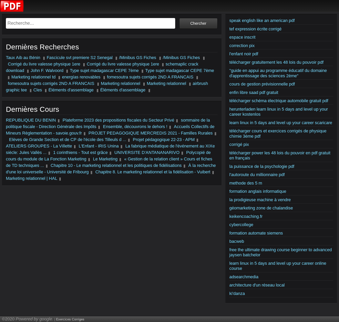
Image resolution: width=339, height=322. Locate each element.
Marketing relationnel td (33, 77)
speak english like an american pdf (262, 20)
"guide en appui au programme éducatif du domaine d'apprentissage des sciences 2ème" (278, 73)
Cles (37, 89)
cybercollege (241, 224)
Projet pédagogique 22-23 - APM (163, 139)
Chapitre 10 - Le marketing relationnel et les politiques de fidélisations (115, 165)
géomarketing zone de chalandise (261, 208)
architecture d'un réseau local (257, 285)
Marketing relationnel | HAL (31, 178)
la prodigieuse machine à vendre (260, 199)
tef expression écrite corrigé (255, 28)
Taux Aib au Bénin (23, 57)
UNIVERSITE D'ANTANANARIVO (146, 152)
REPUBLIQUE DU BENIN (31, 120)
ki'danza (237, 293)
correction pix (242, 45)
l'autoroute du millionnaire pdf (257, 174)
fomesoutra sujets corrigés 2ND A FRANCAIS (150, 77)
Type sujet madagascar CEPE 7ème (104, 70)
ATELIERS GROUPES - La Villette (39, 146)
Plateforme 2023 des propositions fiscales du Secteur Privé (117, 120)
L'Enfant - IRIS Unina (98, 146)
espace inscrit (242, 37)
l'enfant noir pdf (243, 53)
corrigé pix (239, 144)
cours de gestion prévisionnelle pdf (262, 84)
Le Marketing (105, 158)
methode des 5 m (245, 183)
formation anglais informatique (257, 191)
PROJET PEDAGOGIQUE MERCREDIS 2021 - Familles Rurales (150, 133)
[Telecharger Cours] (12, 11)
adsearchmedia (243, 276)
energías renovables (81, 77)
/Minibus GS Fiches (138, 57)
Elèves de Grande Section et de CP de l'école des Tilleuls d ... (67, 139)
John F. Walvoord (47, 70)
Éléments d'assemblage (71, 89)
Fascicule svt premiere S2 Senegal (80, 57)
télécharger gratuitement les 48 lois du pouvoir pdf (276, 62)
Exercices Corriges (70, 319)
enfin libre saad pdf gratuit (253, 92)
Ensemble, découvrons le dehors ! (134, 126)
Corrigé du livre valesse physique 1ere (44, 64)
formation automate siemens (256, 233)
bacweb (236, 241)
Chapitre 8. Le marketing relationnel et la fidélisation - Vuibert (152, 171)
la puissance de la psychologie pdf (261, 166)
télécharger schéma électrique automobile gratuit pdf (278, 100)
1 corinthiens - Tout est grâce (80, 152)
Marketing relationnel (120, 83)
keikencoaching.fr (245, 216)
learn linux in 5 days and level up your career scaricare (280, 122)
